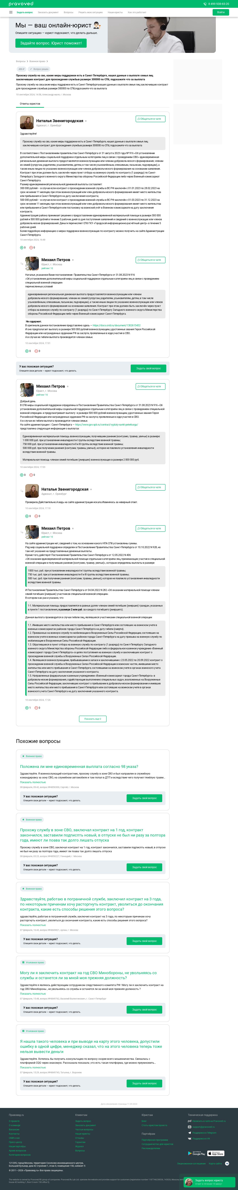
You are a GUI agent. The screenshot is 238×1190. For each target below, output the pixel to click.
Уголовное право (35, 962)
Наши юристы (115, 12)
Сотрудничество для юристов (157, 1144)
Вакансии (14, 1129)
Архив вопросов (17, 1150)
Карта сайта (215, 1163)
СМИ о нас (14, 1138)
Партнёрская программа (155, 1140)
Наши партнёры (17, 1146)
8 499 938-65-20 (218, 4)
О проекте (14, 1121)
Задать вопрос (25, 12)
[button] (209, 1182)
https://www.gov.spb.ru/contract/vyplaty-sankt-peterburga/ (106, 424)
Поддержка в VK (201, 1138)
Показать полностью (33, 782)
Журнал (79, 1146)
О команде (14, 1125)
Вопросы (68, 12)
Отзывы (79, 1138)
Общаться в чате (150, 118)
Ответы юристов (30, 103)
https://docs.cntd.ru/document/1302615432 (116, 325)
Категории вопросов (20, 1155)
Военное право (37, 61)
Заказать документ (48, 12)
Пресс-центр (15, 1142)
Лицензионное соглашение (191, 1163)
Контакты (14, 1133)
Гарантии (80, 1142)
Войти (221, 12)
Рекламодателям (151, 1148)
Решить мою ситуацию (91, 12)
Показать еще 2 (92, 719)
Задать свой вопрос (148, 368)
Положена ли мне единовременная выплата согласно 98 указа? (79, 766)
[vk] (227, 1163)
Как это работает (137, 12)
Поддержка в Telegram (204, 1132)
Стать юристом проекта (154, 1125)
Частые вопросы (84, 1129)
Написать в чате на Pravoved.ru (209, 1121)
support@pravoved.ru (204, 1127)
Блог (144, 1121)
